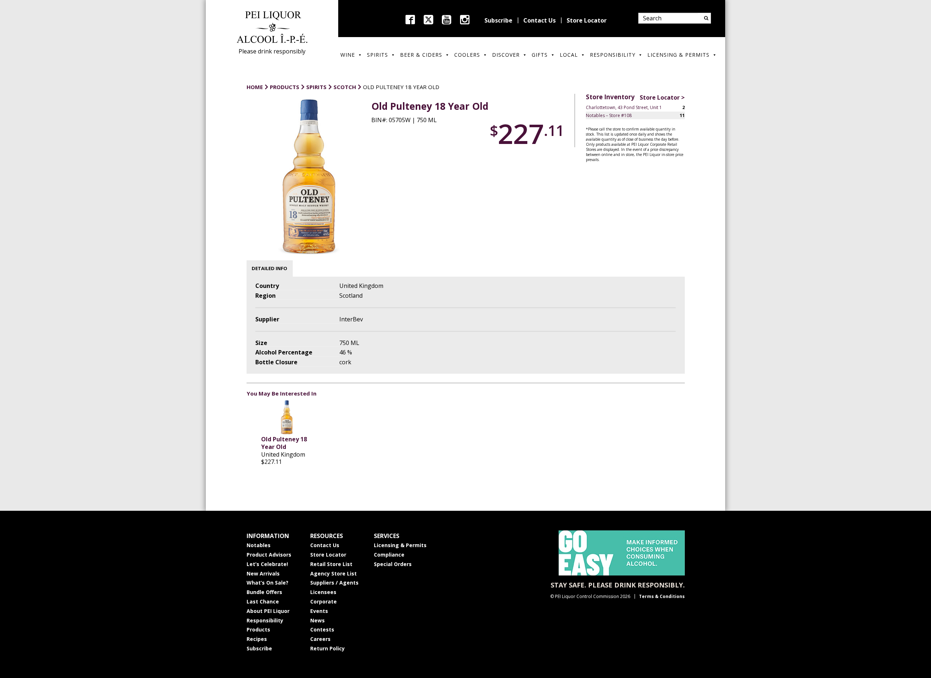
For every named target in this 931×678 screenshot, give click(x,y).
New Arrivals (263, 573)
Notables (259, 545)
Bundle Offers (264, 592)
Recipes (257, 638)
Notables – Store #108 (609, 115)
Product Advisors (269, 554)
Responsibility (612, 54)
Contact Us (539, 20)
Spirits (377, 54)
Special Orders (393, 564)
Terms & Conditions (662, 596)
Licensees (323, 592)
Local (569, 54)
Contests (322, 629)
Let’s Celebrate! (267, 564)
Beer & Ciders (421, 54)
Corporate (323, 601)
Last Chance (263, 601)
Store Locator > (662, 97)
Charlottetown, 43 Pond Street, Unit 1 (624, 107)
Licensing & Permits (678, 54)
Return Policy (327, 648)
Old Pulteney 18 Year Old (284, 443)
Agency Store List (333, 573)
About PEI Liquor (268, 610)
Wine (347, 54)
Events (319, 610)
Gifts (540, 54)
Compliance (389, 554)
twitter (428, 19)
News (317, 620)
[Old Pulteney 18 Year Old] (286, 417)
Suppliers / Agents (334, 582)
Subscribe (498, 20)
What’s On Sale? (267, 582)
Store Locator (587, 20)
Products (258, 629)
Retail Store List (331, 564)
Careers (320, 638)
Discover (506, 54)
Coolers (467, 54)
